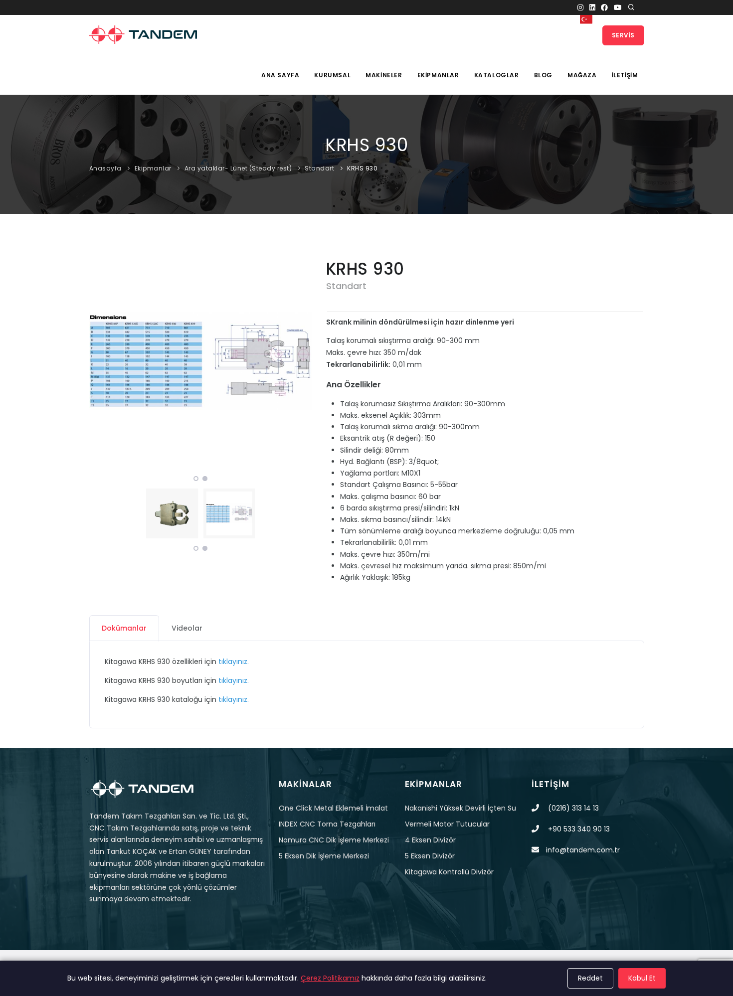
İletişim (625, 75)
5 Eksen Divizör (430, 856)
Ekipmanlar (438, 75)
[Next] (302, 359)
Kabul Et (642, 978)
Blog (543, 75)
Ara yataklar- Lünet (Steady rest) (238, 168)
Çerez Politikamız (330, 978)
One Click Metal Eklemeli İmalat (333, 808)
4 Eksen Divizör (430, 840)
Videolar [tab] (187, 628)
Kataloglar (496, 75)
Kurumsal (332, 75)
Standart (319, 168)
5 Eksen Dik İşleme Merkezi (324, 856)
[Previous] (99, 359)
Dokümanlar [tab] (124, 628)
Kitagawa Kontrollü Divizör (449, 872)
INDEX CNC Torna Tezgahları (327, 824)
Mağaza (582, 75)
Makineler (384, 75)
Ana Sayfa (280, 75)
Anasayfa (105, 168)
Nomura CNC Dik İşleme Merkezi (334, 840)
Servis (623, 35)
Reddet (590, 978)
